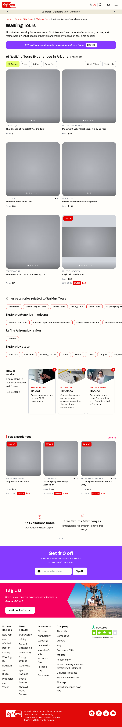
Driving (22, 639)
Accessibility (64, 659)
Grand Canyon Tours (36, 306)
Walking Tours (43, 19)
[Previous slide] (7, 11)
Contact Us (63, 635)
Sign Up (80, 571)
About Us (62, 631)
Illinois (65, 354)
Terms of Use (30, 714)
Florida (78, 354)
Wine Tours (94, 306)
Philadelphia (8, 678)
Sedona (12, 338)
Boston (6, 647)
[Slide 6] (91, 265)
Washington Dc (48, 354)
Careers (61, 640)
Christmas (43, 675)
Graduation (44, 645)
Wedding (43, 640)
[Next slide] (114, 11)
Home (8, 19)
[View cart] (108, 4)
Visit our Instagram (20, 610)
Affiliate (61, 655)
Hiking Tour (77, 306)
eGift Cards (25, 634)
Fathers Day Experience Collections (51, 322)
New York (13, 354)
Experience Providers (68, 677)
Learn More (75, 11)
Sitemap (61, 682)
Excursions (13, 306)
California (29, 354)
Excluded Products (67, 672)
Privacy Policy (46, 714)
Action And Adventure (87, 322)
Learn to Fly (25, 652)
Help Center (12, 392)
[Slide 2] (34, 120)
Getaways (24, 665)
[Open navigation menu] (116, 4)
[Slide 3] (87, 120)
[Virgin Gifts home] (9, 5)
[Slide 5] (92, 120)
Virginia (103, 354)
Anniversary (44, 635)
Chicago (6, 652)
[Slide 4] (90, 120)
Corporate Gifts (65, 650)
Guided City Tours (24, 19)
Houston (7, 665)
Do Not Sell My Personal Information (42, 717)
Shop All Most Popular (23, 691)
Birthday (42, 631)
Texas (91, 354)
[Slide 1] (31, 120)
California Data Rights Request (39, 720)
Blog (59, 645)
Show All (112, 438)
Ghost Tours (59, 306)
